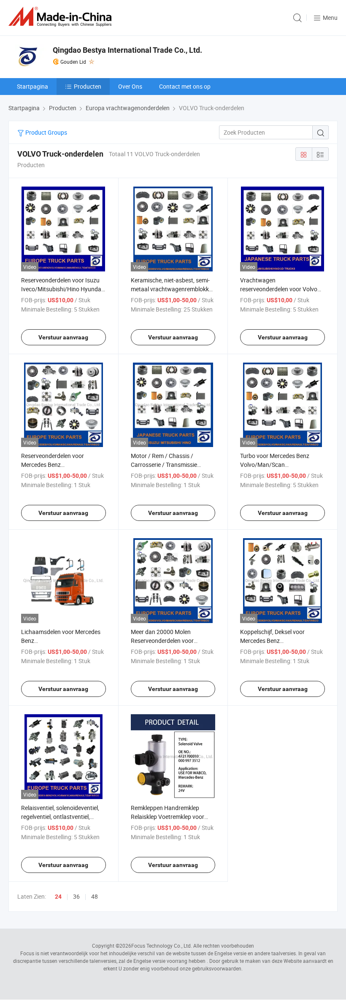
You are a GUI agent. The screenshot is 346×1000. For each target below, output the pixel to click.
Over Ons (130, 86)
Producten (87, 86)
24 (58, 896)
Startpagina (32, 86)
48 (94, 896)
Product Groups (45, 132)
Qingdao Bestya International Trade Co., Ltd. (127, 50)
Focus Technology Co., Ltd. (161, 945)
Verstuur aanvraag (63, 337)
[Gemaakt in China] (61, 17)
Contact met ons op (185, 86)
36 (76, 896)
